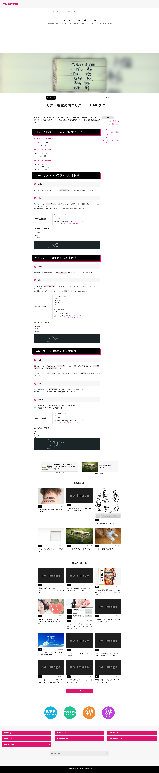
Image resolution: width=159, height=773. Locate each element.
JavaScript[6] (86, 23)
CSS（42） (8, 738)
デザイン (77, 20)
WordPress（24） (116, 738)
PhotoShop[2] (108, 23)
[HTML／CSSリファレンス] (70, 712)
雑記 (95, 20)
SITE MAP (81, 761)
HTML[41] (69, 23)
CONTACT (90, 761)
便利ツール (87, 20)
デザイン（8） (62, 733)
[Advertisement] (79, 40)
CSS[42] (77, 23)
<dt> (37, 167)
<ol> (37, 153)
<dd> (37, 169)
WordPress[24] (97, 23)
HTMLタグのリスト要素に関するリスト (113, 121)
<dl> (37, 164)
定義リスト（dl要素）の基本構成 (111, 140)
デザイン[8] (60, 23)
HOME (68, 761)
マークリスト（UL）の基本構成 (43, 138)
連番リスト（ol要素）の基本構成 (111, 132)
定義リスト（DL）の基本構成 (43, 160)
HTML (51, 112)
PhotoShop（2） (10, 744)
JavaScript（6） (63, 738)
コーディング (68, 20)
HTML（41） (115, 733)
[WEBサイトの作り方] (50, 712)
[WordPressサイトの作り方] (89, 712)
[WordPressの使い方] (108, 712)
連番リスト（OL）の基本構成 (43, 149)
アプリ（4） (9, 733)
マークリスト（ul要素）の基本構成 (112, 124)
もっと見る (79, 691)
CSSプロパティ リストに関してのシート (66, 223)
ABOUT (74, 761)
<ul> (37, 142)
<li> (37, 145)
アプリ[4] (51, 23)
